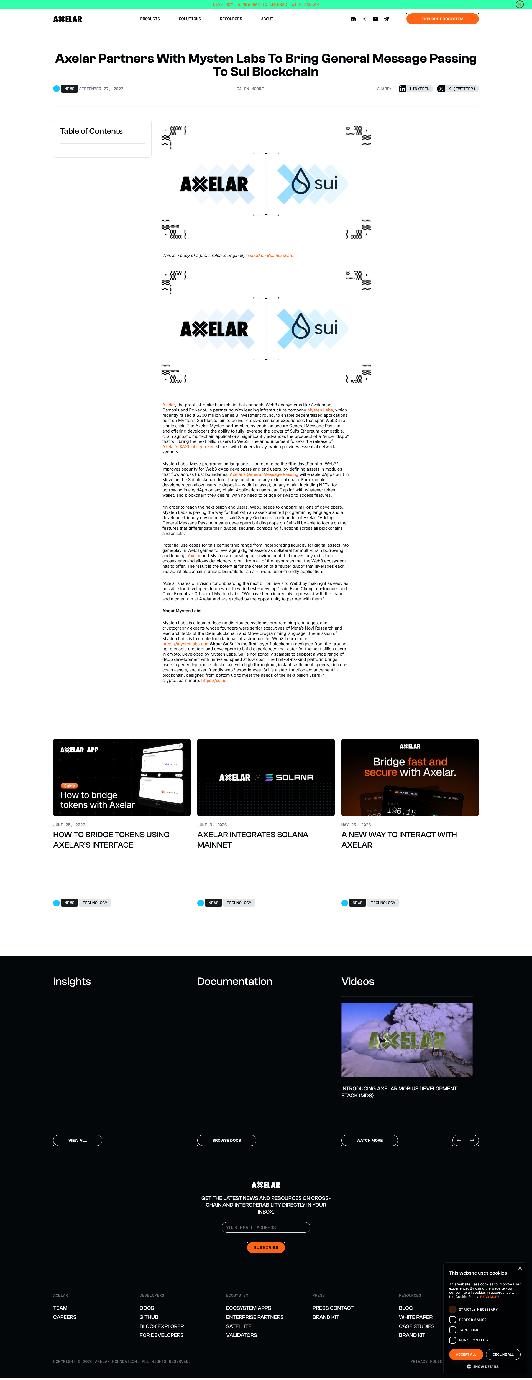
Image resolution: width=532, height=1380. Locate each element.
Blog (406, 1308)
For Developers (162, 1335)
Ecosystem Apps (248, 1308)
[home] (67, 19)
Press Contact (333, 1308)
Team (60, 1308)
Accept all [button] (466, 1355)
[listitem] (407, 1048)
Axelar (168, 404)
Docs (147, 1308)
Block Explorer (162, 1326)
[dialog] (484, 1318)
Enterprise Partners (255, 1317)
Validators (241, 1335)
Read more (490, 1297)
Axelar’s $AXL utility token (188, 446)
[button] (485, 1366)
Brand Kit (326, 1317)
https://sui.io (213, 680)
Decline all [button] (503, 1355)
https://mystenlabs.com (186, 643)
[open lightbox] (407, 1040)
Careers (64, 1317)
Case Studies (416, 1326)
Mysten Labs (320, 410)
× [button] (520, 1269)
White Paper (416, 1317)
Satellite (239, 1326)
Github (149, 1317)
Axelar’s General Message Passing (265, 474)
